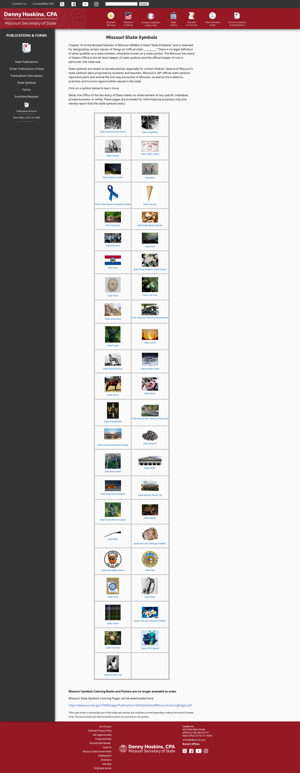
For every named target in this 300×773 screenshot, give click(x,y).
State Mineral (149, 443)
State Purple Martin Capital (113, 519)
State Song (113, 596)
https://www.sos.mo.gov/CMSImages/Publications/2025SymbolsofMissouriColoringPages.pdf (130, 705)
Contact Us (19, 3)
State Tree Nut (113, 647)
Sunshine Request (26, 96)
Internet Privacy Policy (99, 730)
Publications (237, 23)
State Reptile (150, 518)
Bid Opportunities (102, 734)
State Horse (113, 394)
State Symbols (26, 83)
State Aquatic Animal (113, 177)
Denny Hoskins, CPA (30, 14)
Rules (212, 23)
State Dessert (150, 204)
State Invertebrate (113, 421)
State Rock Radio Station (112, 570)
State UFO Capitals (150, 648)
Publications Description (27, 76)
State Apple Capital (150, 153)
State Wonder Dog (113, 674)
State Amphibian (150, 132)
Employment (104, 755)
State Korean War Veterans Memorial (150, 418)
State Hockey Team (150, 368)
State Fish (150, 246)
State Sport (150, 596)
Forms (26, 90)
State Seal (150, 570)
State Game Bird (113, 318)
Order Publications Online (27, 69)
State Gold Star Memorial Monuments (150, 317)
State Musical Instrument (113, 493)
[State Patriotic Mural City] (150, 490)
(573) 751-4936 (32, 117)
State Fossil (112, 295)
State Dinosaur (113, 225)
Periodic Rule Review (100, 743)
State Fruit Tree (150, 295)
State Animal (113, 155)
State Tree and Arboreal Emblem (150, 620)
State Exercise (113, 245)
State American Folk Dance (113, 131)
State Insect (150, 393)
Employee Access (102, 768)
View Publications (26, 62)
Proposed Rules (103, 739)
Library (173, 23)
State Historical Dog (112, 368)
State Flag (113, 267)
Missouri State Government (97, 751)
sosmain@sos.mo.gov (194, 739)
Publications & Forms (26, 35)
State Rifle (113, 539)
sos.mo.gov (105, 726)
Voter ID (107, 747)
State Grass (150, 342)
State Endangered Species (150, 225)
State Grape (113, 345)
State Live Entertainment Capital (112, 444)
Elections (128, 23)
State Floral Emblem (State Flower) (150, 269)
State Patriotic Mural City (150, 495)
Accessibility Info (43, 3)
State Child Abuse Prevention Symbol (113, 204)
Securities (150, 24)
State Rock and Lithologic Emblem (150, 543)
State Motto (150, 468)
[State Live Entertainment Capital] (113, 438)
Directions (106, 759)
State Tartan (113, 623)
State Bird (150, 177)
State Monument (113, 471)
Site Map (106, 764)
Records (191, 23)
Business (111, 23)
